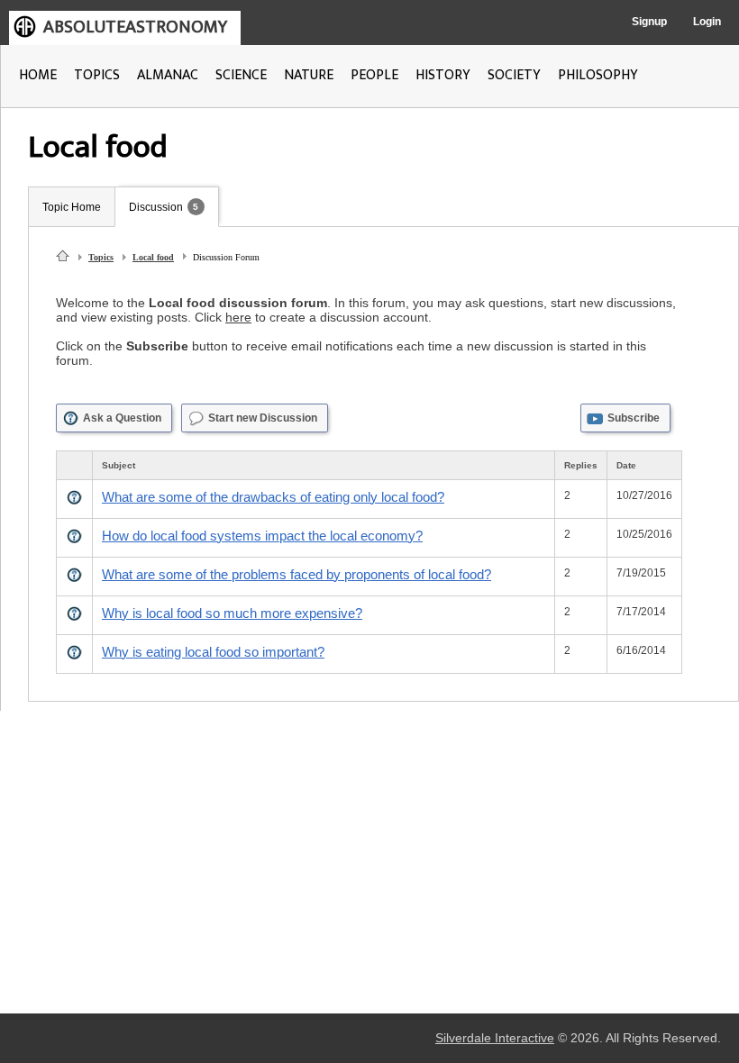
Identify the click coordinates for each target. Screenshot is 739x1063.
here (238, 317)
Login (707, 21)
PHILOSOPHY (598, 75)
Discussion (156, 207)
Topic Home (71, 207)
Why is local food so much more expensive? (232, 613)
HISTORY (442, 75)
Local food (153, 257)
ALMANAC (167, 75)
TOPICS (97, 75)
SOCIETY (514, 75)
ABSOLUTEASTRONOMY (135, 27)
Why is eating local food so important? (213, 651)
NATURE (308, 75)
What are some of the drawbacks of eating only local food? (273, 496)
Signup (649, 21)
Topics (101, 257)
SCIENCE (241, 75)
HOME (38, 75)
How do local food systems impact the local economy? (262, 535)
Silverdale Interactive (494, 1038)
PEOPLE (374, 75)
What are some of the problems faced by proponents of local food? (296, 574)
